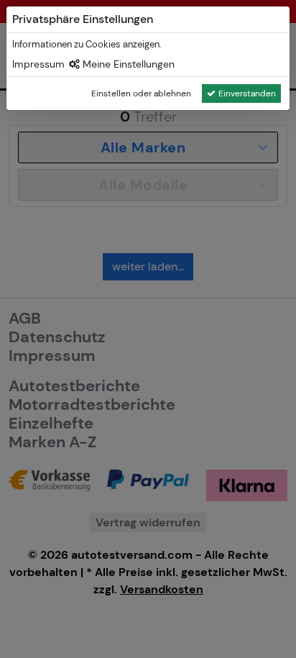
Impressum (38, 64)
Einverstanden (247, 93)
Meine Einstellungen (127, 64)
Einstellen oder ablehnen (141, 93)
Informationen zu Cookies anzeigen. (87, 44)
